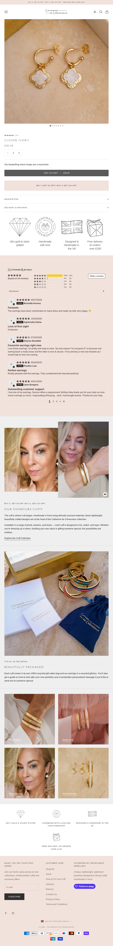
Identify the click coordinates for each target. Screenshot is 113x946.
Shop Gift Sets (70, 794)
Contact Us (51, 894)
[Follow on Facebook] (5, 913)
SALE (49, 874)
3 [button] (56, 401)
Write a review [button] (97, 276)
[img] (23, 300)
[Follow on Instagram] (13, 913)
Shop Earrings (16, 794)
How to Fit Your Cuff (55, 879)
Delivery (50, 884)
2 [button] (53, 401)
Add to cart (56, 173)
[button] (40, 275)
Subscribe (14, 896)
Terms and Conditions (56, 904)
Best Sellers (15, 740)
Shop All (50, 869)
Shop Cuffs (68, 740)
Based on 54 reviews (18, 278)
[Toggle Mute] (105, 494)
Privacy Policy (53, 899)
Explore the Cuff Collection (17, 538)
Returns (50, 889)
